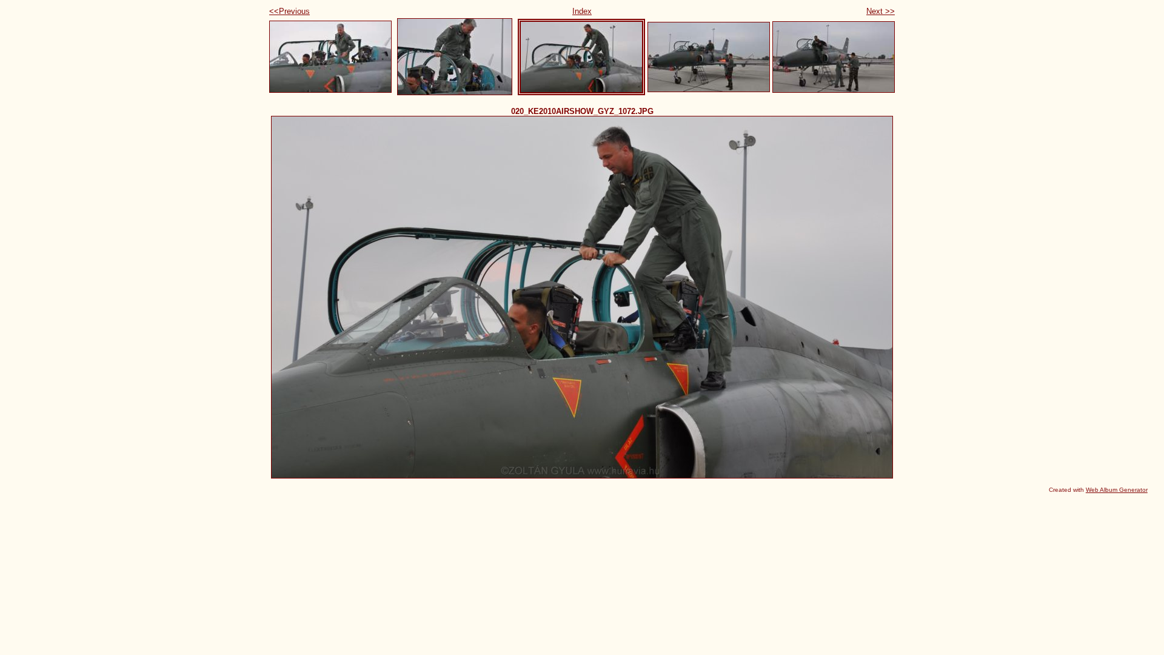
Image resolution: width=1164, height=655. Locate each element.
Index (582, 11)
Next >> (880, 11)
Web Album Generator (1117, 489)
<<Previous (289, 11)
